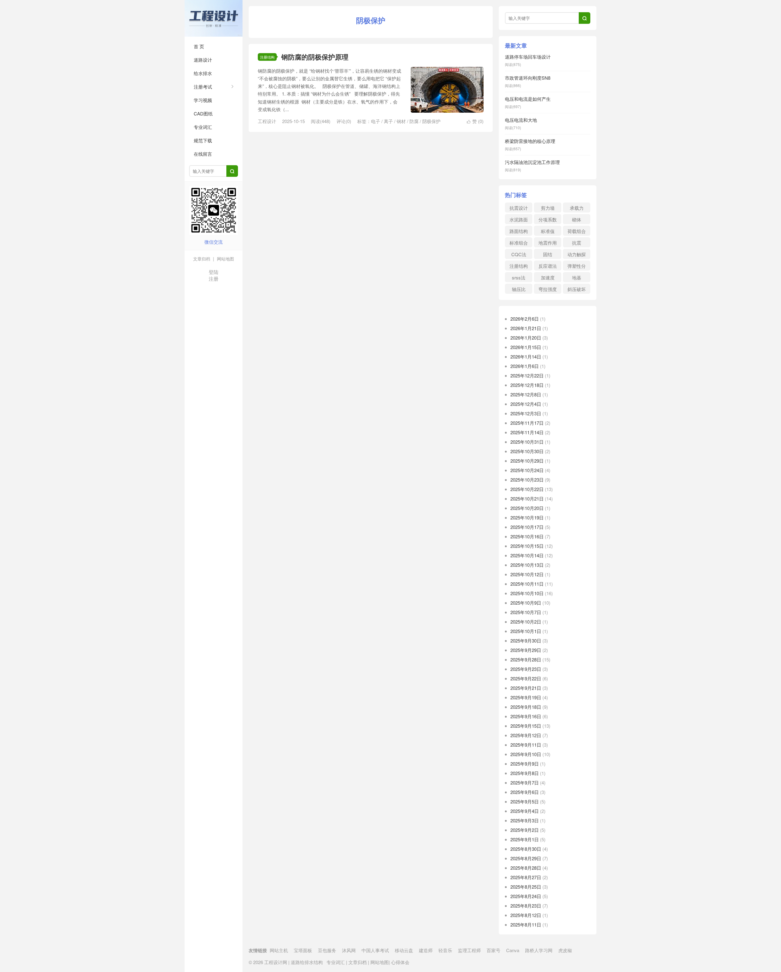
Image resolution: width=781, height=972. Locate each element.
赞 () (475, 121)
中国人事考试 (375, 950)
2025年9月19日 (525, 697)
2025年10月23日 (527, 479)
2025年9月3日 (524, 820)
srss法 (518, 277)
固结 (547, 254)
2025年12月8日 (525, 394)
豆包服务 (327, 950)
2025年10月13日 (527, 565)
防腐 (414, 121)
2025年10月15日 (527, 546)
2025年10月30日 (527, 451)
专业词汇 (203, 127)
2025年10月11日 (527, 584)
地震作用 (547, 242)
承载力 (577, 208)
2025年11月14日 (527, 432)
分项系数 (547, 219)
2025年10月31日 (527, 442)
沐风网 (349, 950)
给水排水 (203, 73)
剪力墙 (548, 208)
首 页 (199, 46)
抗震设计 (518, 208)
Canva (512, 950)
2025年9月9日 (524, 763)
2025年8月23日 (525, 905)
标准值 (548, 231)
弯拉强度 (547, 289)
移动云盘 (404, 950)
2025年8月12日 (525, 915)
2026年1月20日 (525, 337)
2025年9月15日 (525, 726)
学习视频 (203, 100)
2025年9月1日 (524, 839)
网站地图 (225, 259)
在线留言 (203, 154)
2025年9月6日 (524, 792)
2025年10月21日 (527, 498)
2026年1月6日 (524, 366)
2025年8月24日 (525, 896)
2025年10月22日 (527, 489)
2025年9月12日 (525, 735)
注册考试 (203, 86)
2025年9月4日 (524, 811)
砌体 (576, 219)
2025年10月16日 (527, 536)
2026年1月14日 (525, 356)
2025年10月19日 (527, 517)
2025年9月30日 (525, 640)
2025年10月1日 (525, 631)
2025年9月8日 (524, 773)
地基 (576, 277)
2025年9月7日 (524, 782)
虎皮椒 (565, 950)
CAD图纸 (203, 113)
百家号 (493, 950)
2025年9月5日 (524, 801)
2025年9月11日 (525, 744)
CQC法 (518, 254)
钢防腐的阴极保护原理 (314, 57)
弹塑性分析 (576, 267)
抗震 (576, 242)
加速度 (548, 277)
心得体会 (399, 962)
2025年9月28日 (525, 659)
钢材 (401, 121)
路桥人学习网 (538, 950)
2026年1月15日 (525, 347)
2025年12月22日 (527, 375)
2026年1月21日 (525, 328)
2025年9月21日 (525, 688)
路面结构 (518, 231)
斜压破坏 (576, 289)
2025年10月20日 (527, 508)
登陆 (213, 271)
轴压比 (519, 289)
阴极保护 (431, 121)
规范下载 (203, 140)
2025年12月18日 (527, 385)
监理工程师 (469, 950)
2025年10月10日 (527, 593)
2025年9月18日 (525, 707)
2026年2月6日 (524, 318)
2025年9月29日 (525, 650)
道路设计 (203, 59)
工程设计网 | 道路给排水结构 (214, 18)
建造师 (426, 950)
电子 (375, 121)
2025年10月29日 (527, 460)
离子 (388, 121)
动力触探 (576, 254)
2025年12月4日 (525, 404)
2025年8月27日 (525, 877)
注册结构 (267, 57)
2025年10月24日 (527, 470)
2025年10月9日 (525, 602)
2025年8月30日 (525, 849)
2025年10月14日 (527, 555)
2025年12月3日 (525, 413)
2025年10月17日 (527, 527)
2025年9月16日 (525, 716)
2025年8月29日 (525, 858)
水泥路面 (518, 219)
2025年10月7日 (525, 612)
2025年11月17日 (527, 423)
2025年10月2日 (525, 621)
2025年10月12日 (527, 574)
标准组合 (518, 242)
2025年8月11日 (525, 924)
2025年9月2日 (524, 830)
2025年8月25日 (525, 886)
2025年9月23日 (525, 669)
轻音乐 (445, 950)
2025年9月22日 (525, 678)
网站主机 (279, 950)
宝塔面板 (303, 950)
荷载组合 (576, 231)
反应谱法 (547, 266)
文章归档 (201, 259)
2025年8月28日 (525, 868)
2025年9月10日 (525, 754)
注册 (213, 278)
